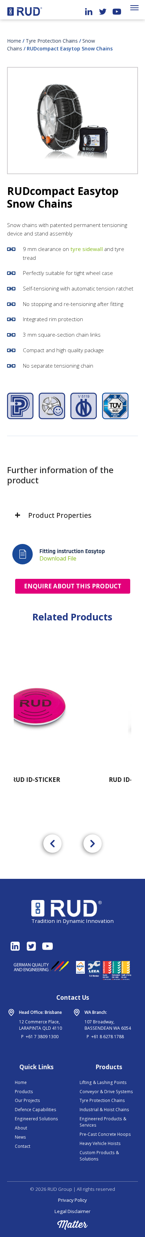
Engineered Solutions (36, 1119)
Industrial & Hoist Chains (104, 1110)
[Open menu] (134, 8)
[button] (52, 843)
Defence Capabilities (35, 1110)
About (21, 1128)
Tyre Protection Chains (52, 40)
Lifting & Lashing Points (103, 1082)
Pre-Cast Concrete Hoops (105, 1134)
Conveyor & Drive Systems (106, 1092)
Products (24, 1092)
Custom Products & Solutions (99, 1156)
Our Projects (27, 1100)
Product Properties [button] (60, 515)
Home (14, 40)
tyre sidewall (86, 248)
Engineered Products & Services (103, 1122)
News (20, 1137)
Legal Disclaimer (72, 1211)
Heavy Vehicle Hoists (100, 1143)
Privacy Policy (72, 1200)
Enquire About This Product (72, 586)
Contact (22, 1146)
